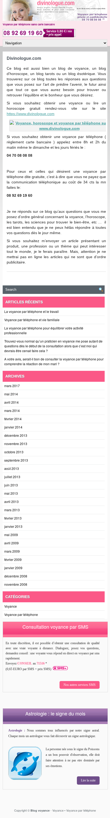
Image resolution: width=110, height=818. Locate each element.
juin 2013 (11, 485)
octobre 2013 (13, 452)
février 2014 (13, 418)
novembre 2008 (15, 584)
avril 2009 (11, 543)
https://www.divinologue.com (30, 114)
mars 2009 (12, 551)
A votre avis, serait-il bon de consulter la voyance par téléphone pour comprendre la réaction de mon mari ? (54, 361)
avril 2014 (11, 402)
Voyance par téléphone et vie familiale (32, 319)
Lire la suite (88, 780)
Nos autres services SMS (80, 685)
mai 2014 (11, 394)
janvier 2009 (13, 567)
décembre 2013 (15, 435)
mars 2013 (12, 510)
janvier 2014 (13, 427)
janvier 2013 (13, 526)
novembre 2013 (15, 443)
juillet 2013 (12, 476)
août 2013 (11, 468)
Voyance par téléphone (21, 614)
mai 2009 (11, 534)
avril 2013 (11, 501)
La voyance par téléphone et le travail (31, 311)
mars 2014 (12, 410)
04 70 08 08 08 (91, 19)
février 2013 (13, 518)
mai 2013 (11, 493)
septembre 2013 (16, 460)
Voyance (10, 606)
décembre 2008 (15, 576)
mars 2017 (12, 385)
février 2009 (13, 559)
